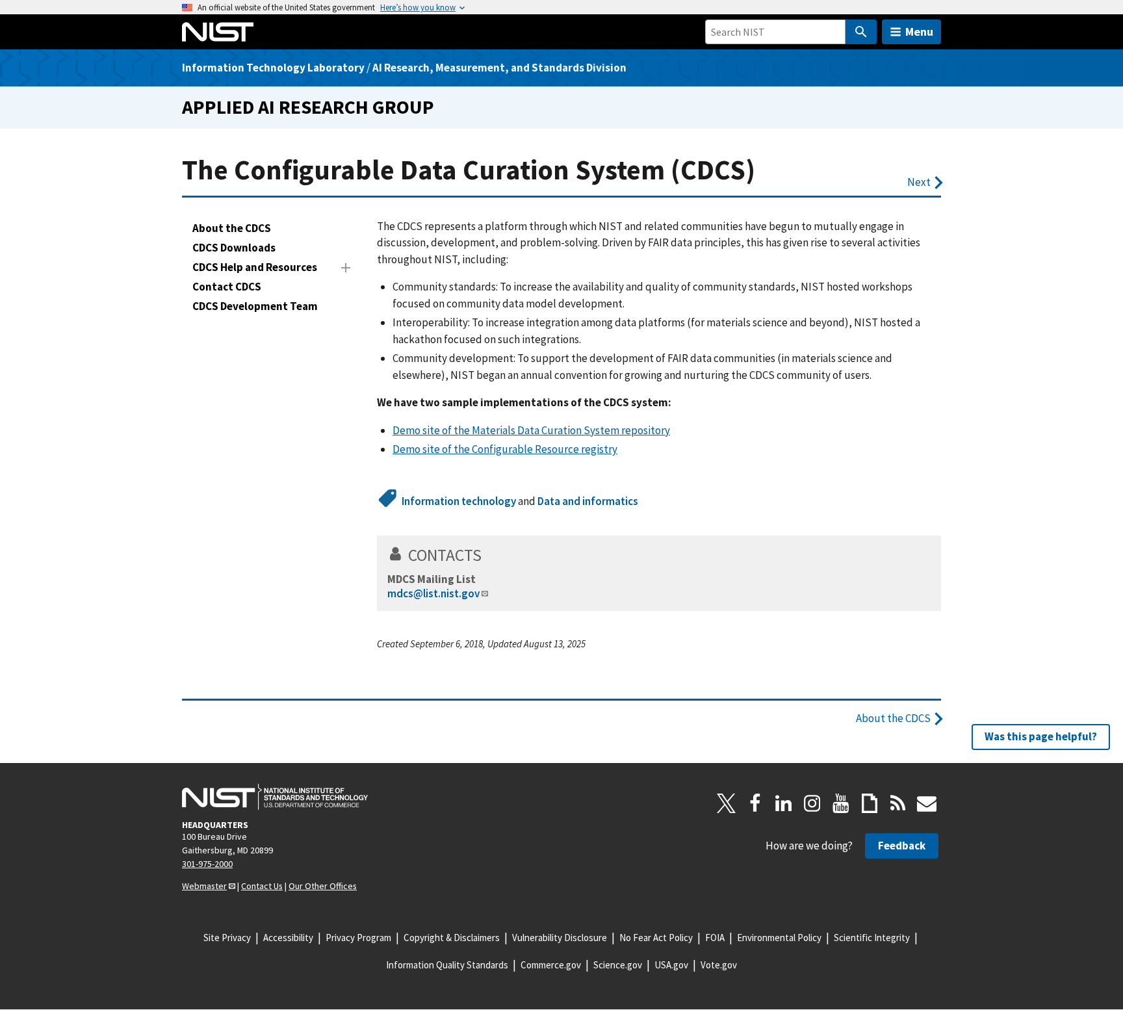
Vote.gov (719, 965)
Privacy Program (358, 937)
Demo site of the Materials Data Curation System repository (531, 430)
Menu (919, 31)
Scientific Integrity (872, 937)
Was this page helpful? (1041, 736)
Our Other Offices (323, 886)
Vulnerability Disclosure (559, 937)
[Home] (217, 31)
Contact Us (262, 886)
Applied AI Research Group (308, 107)
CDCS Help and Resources (254, 267)
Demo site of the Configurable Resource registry (505, 449)
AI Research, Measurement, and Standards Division (499, 67)
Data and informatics (587, 501)
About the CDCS (231, 228)
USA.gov (671, 965)
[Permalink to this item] (490, 555)
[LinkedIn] (783, 803)
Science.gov (617, 965)
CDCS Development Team (255, 306)
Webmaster (204, 886)
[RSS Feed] (898, 803)
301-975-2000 (207, 864)
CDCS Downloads (234, 247)
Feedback (901, 845)
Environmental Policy (779, 937)
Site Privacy (227, 937)
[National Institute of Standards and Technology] (275, 797)
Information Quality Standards (447, 965)
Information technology (459, 501)
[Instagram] (812, 803)
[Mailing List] (926, 803)
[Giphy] (869, 803)
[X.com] (726, 803)
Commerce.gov (551, 965)
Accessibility (288, 937)
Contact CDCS (226, 286)
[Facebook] (755, 803)
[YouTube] (841, 803)
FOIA (715, 937)
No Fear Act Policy (656, 937)
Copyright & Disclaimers (452, 937)
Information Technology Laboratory (273, 67)
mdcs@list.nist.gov (433, 593)
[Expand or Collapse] (345, 267)
